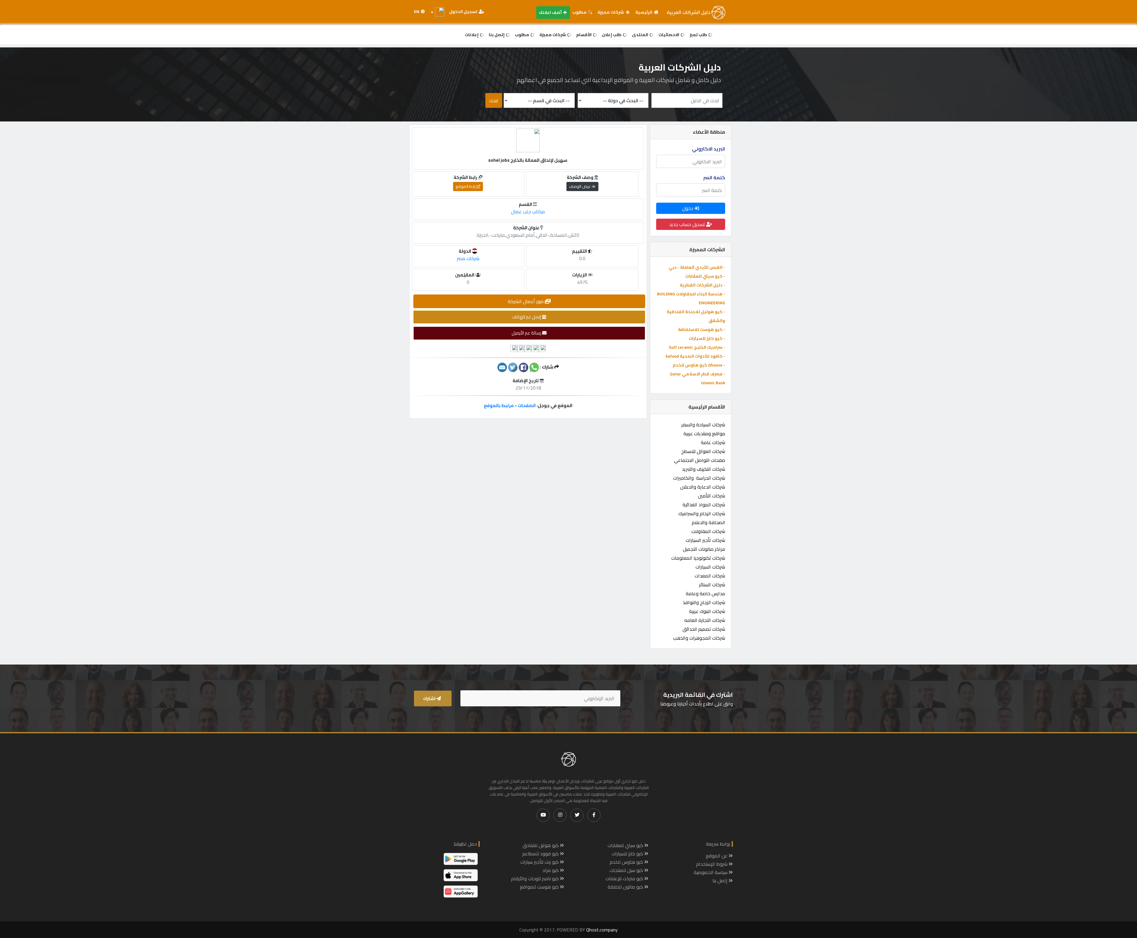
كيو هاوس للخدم (627, 862)
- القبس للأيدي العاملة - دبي (697, 267)
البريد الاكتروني (708, 148)
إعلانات (472, 35)
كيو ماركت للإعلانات (625, 878)
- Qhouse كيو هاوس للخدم (699, 365)
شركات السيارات (710, 566)
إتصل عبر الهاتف (527, 317)
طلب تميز (699, 35)
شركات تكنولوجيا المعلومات (698, 557)
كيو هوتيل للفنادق (541, 845)
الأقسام (584, 35)
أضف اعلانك (551, 12)
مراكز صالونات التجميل (704, 549)
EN (417, 11)
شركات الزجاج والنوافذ (704, 602)
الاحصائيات (669, 35)
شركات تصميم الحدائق (703, 629)
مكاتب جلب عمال (528, 211)
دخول (688, 208)
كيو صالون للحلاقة (626, 887)
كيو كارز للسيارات (628, 853)
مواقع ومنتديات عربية (704, 433)
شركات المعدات (710, 575)
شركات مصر (468, 258)
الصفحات (527, 405)
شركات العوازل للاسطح (703, 451)
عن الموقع (717, 855)
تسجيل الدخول (463, 11)
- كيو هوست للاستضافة (701, 329)
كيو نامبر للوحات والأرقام (535, 878)
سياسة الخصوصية (711, 872)
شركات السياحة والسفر (703, 424)
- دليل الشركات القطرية (702, 285)
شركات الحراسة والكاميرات (699, 477)
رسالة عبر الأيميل (527, 333)
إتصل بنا (497, 35)
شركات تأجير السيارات (705, 540)
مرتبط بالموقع (499, 405)
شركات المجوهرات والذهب (699, 637)
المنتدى (640, 35)
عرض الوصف (580, 186)
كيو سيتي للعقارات (626, 845)
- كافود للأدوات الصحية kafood (695, 356)
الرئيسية (644, 12)
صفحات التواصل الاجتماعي (699, 460)
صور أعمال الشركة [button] (526, 301)
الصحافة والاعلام (708, 522)
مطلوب (579, 12)
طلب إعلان (612, 35)
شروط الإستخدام (712, 864)
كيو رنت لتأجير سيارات (540, 862)
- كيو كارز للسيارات (707, 338)
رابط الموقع (466, 186)
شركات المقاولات (708, 531)
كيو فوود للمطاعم (541, 853)
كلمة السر (714, 177)
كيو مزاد (551, 870)
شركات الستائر (712, 584)
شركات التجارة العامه (704, 620)
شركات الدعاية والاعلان (702, 486)
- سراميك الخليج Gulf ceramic (697, 347)
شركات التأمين (711, 495)
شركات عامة (713, 442)
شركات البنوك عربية (707, 611)
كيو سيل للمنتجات (627, 870)
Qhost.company (602, 929)
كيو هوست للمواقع (540, 887)
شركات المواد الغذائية (703, 504)
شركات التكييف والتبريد (703, 469)
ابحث (493, 100)
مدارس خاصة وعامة (705, 593)
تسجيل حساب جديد (687, 224)
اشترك (429, 698)
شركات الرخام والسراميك (701, 513)
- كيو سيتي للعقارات (705, 276)
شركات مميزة (611, 12)
